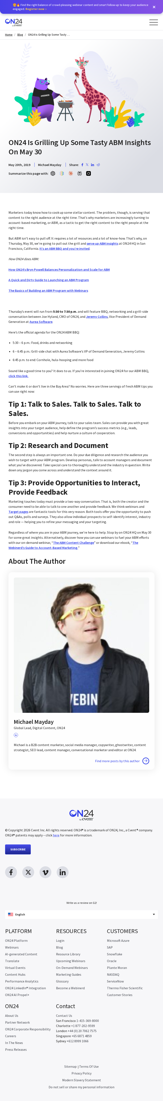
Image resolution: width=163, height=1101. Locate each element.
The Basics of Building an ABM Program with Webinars (48, 290)
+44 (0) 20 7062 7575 (82, 1031)
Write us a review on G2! (81, 903)
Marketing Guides (68, 974)
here (56, 835)
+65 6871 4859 (82, 1036)
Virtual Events (15, 968)
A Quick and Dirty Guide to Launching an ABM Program (48, 280)
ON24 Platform (16, 940)
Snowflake (114, 954)
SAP (110, 947)
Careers (10, 1036)
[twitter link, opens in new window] (28, 872)
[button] (154, 7)
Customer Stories (119, 995)
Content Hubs (15, 974)
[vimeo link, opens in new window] (45, 872)
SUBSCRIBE (17, 849)
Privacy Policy (81, 1073)
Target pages (18, 511)
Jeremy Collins (97, 316)
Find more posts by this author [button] (117, 761)
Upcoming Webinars (70, 961)
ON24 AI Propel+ (17, 995)
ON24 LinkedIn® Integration (25, 988)
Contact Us (64, 1015)
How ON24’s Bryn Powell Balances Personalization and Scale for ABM (59, 269)
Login (60, 940)
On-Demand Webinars (72, 968)
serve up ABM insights (102, 243)
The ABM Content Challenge (73, 542)
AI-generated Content (21, 954)
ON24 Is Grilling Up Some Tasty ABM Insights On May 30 (49, 34)
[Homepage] (21, 22)
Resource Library (68, 954)
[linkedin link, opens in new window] (63, 872)
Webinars (12, 947)
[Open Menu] (153, 22)
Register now (34, 9)
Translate (12, 961)
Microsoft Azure (118, 940)
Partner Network (17, 1022)
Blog (20, 34)
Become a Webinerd (70, 988)
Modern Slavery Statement (81, 1080)
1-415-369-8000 (87, 1021)
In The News (14, 1043)
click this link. (18, 376)
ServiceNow (115, 981)
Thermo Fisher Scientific (125, 988)
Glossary (62, 981)
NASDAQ (113, 974)
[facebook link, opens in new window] (11, 872)
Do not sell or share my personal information (81, 1087)
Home (9, 34)
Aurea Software (41, 322)
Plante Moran (117, 968)
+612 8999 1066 (78, 1041)
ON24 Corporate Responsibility (28, 1029)
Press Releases (16, 1049)
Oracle (112, 961)
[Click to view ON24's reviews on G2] (81, 894)
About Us (11, 1015)
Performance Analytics (21, 981)
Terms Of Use (89, 1066)
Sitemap (70, 1066)
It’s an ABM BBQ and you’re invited (64, 248)
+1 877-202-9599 (83, 1026)
